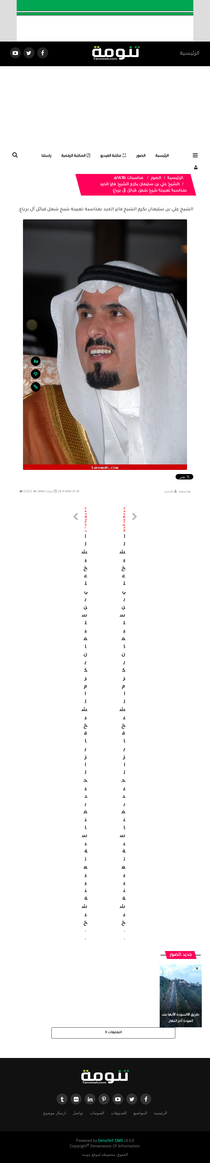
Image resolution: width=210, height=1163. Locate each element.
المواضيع (140, 1113)
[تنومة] (105, 1077)
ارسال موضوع (54, 1113)
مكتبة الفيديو (111, 156)
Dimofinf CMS (110, 1140)
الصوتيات (97, 1113)
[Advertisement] (105, 107)
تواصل (78, 1113)
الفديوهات (119, 1113)
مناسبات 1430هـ (128, 178)
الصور (140, 156)
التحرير (169, 491)
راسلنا (46, 156)
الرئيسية (189, 54)
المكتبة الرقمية (74, 156)
